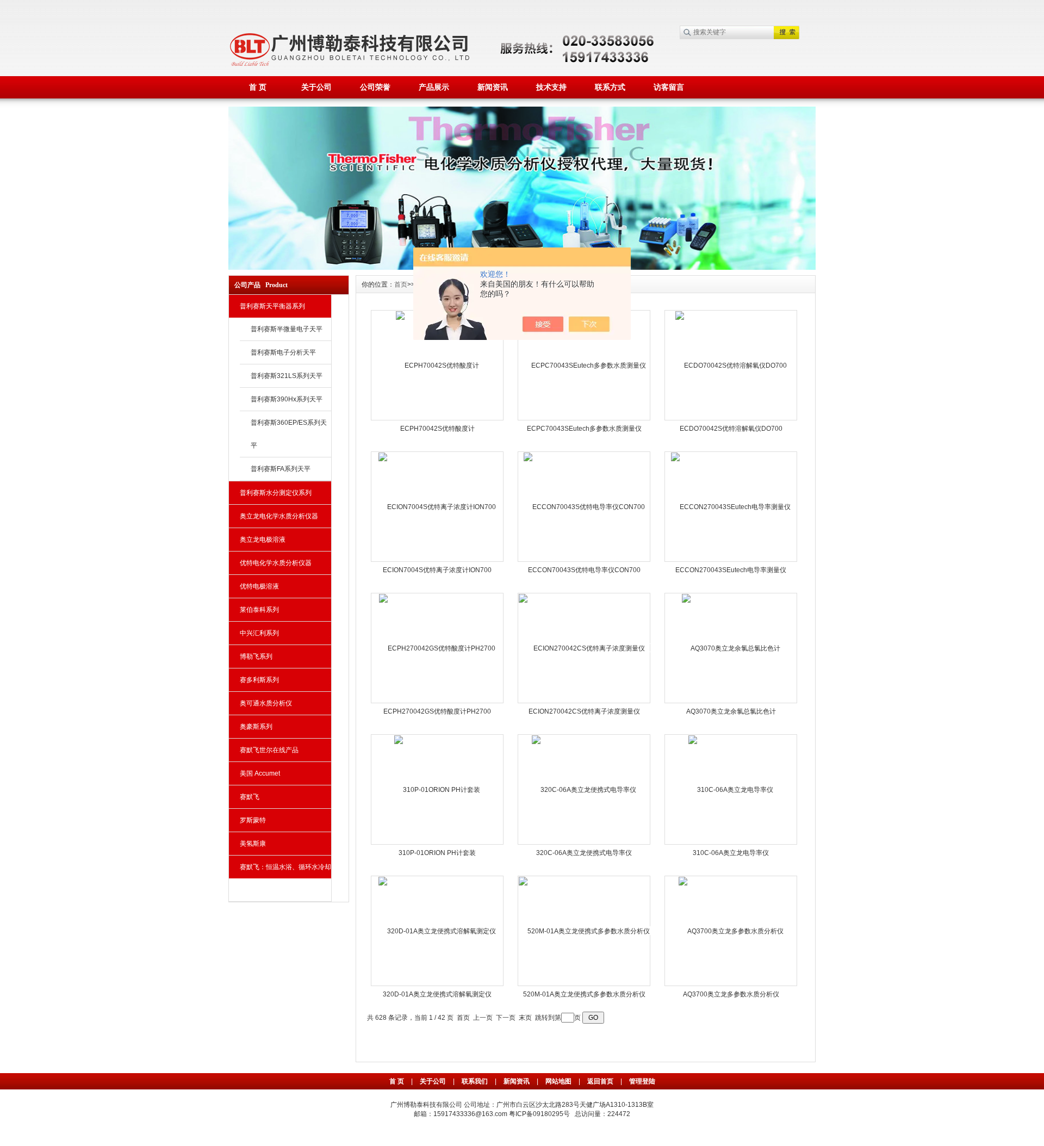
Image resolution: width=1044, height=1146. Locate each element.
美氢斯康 (253, 843)
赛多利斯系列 (259, 680)
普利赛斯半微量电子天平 (286, 329)
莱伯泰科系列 (259, 610)
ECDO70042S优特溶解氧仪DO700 (731, 428)
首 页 (257, 87)
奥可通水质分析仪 (266, 703)
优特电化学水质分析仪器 (276, 563)
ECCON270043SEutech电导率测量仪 (730, 570)
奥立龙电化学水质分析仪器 (279, 516)
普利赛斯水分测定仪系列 (276, 493)
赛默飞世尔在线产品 (269, 750)
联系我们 (475, 1081)
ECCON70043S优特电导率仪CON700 (584, 570)
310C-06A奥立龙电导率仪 (731, 853)
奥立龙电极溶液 (262, 539)
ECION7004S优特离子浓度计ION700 (437, 570)
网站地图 (558, 1081)
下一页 (505, 1017)
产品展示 (434, 87)
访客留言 (669, 87)
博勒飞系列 (256, 656)
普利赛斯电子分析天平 (283, 352)
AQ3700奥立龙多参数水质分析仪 (731, 994)
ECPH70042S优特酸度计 (437, 428)
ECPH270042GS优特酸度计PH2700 (437, 711)
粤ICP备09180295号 (539, 1114)
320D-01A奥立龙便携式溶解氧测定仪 (437, 994)
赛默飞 (249, 797)
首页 (400, 284)
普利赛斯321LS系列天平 (286, 376)
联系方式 (610, 87)
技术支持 (551, 87)
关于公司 (316, 87)
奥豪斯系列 (256, 726)
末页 (525, 1017)
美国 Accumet (260, 773)
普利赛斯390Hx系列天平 (286, 399)
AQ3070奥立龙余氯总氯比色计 (731, 711)
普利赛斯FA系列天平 (280, 469)
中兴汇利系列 (259, 633)
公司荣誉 (375, 87)
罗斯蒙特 (253, 820)
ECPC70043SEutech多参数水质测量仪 (584, 428)
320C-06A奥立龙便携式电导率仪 (584, 853)
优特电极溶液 (259, 586)
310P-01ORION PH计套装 (437, 853)
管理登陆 (642, 1081)
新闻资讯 (492, 87)
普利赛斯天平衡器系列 (272, 306)
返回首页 (601, 1081)
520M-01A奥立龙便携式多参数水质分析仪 (584, 994)
